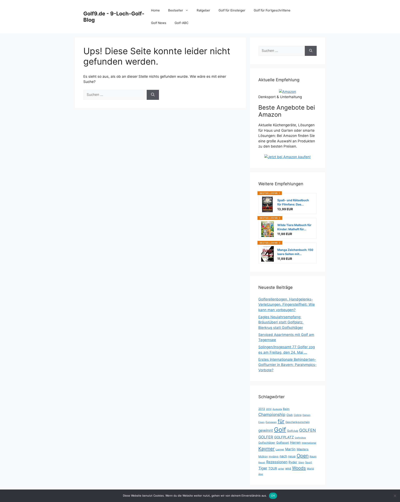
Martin (290, 449)
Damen (306, 415)
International (309, 442)
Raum (313, 456)
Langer (280, 449)
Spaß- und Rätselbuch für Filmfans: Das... (293, 202)
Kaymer (266, 448)
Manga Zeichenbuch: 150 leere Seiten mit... (295, 252)
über (260, 474)
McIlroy (263, 456)
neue (292, 456)
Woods (299, 468)
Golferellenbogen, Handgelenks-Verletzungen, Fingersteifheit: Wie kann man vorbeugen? (286, 304)
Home (155, 10)
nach (283, 456)
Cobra (297, 415)
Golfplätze (300, 437)
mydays (274, 456)
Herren (295, 442)
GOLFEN (307, 430)
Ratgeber (203, 10)
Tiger (262, 468)
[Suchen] (153, 95)
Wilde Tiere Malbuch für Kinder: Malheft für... (294, 227)
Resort (261, 462)
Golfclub (292, 430)
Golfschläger (266, 442)
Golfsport (282, 442)
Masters (303, 449)
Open (303, 456)
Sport (308, 462)
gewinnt (265, 430)
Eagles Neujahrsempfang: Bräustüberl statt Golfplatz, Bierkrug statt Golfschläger (281, 322)
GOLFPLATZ (284, 437)
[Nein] (395, 496)
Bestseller (175, 10)
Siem (301, 462)
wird (288, 468)
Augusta (277, 409)
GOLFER (265, 437)
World (310, 468)
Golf (280, 429)
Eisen (261, 422)
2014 (268, 409)
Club (289, 415)
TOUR (272, 468)
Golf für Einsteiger (232, 10)
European (271, 422)
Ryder (293, 462)
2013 (261, 409)
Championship (271, 414)
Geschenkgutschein (297, 422)
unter (281, 468)
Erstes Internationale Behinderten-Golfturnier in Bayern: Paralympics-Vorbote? (287, 364)
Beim (286, 409)
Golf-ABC (182, 23)
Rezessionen (277, 462)
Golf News (158, 23)
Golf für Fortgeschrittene (272, 10)
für (281, 421)
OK (273, 495)
